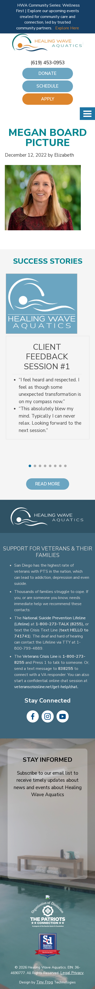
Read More (47, 484)
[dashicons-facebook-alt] (33, 716)
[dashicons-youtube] (62, 716)
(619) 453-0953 (48, 62)
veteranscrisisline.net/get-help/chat (45, 687)
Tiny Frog (44, 982)
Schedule (47, 86)
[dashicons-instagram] (48, 716)
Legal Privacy (72, 972)
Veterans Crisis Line (40, 656)
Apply (47, 99)
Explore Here (67, 28)
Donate (47, 73)
